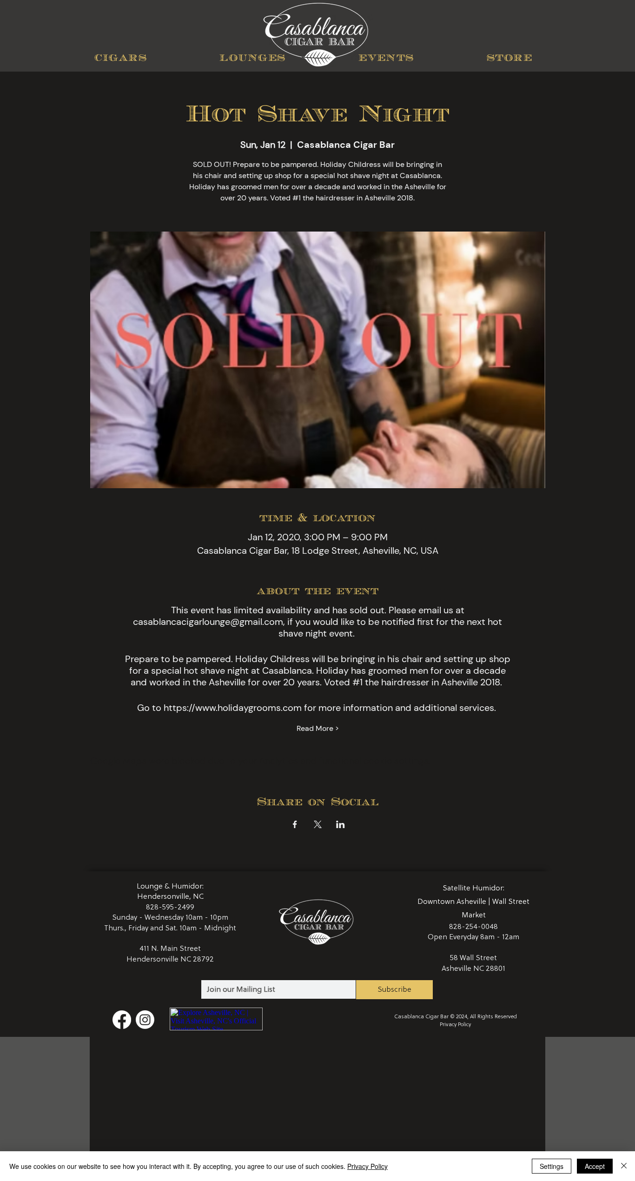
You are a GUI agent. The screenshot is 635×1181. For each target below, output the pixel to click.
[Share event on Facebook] (295, 824)
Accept (595, 1166)
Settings (551, 1166)
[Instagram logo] (145, 1019)
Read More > (318, 728)
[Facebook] (121, 1019)
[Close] (623, 1166)
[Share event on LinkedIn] (340, 824)
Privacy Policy (455, 1024)
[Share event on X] (317, 824)
